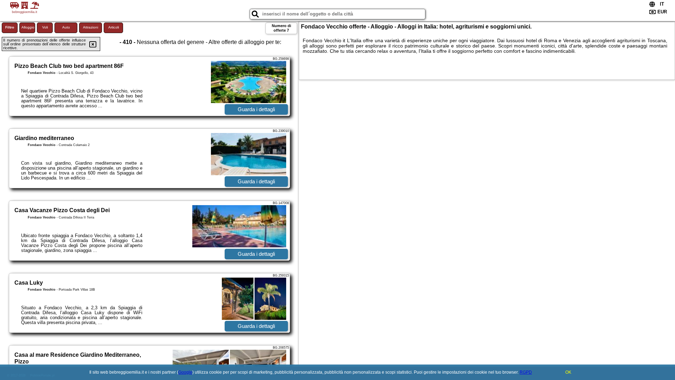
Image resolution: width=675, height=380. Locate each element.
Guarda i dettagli (256, 109)
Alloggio (27, 27)
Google (185, 372)
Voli (45, 27)
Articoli (113, 27)
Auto (66, 27)
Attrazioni (90, 27)
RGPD (526, 372)
